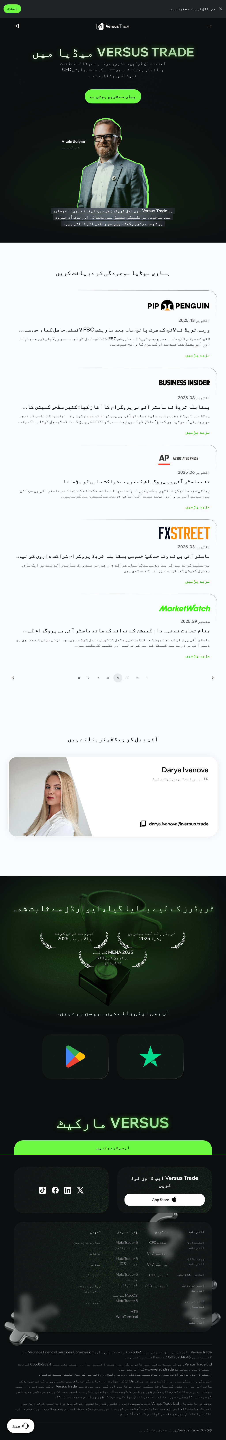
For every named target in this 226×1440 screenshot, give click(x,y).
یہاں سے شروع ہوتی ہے (113, 96)
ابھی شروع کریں (113, 1147)
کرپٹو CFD (158, 1275)
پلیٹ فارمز (127, 1231)
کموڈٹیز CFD (156, 1286)
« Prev (212, 677)
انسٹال (12, 9)
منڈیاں (161, 1231)
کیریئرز (93, 1302)
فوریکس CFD (157, 1264)
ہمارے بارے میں (87, 1242)
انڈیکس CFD (157, 1253)
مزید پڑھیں (197, 354)
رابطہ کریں (91, 1275)
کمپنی (95, 1231)
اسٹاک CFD (158, 1242)
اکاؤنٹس (197, 1231)
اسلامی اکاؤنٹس (191, 1274)
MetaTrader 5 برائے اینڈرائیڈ (127, 1279)
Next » (13, 677)
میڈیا (95, 1264)
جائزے (95, 1253)
